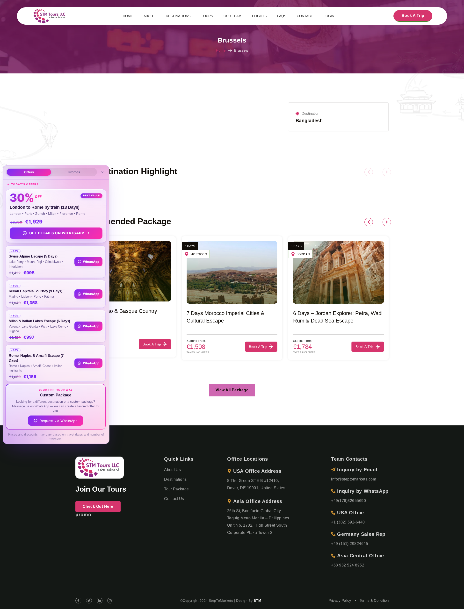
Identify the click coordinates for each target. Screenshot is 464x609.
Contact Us (174, 499)
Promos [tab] (74, 172)
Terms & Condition (374, 600)
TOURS (207, 16)
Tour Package (176, 489)
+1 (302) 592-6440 (348, 522)
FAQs (281, 16)
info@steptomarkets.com (353, 479)
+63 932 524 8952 (347, 565)
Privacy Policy (339, 600)
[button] (368, 172)
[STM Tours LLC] (50, 16)
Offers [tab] (29, 172)
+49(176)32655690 (348, 501)
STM (257, 600)
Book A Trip (413, 16)
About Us (172, 470)
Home (220, 50)
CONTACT (305, 16)
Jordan (303, 254)
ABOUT (149, 16)
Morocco (198, 254)
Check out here (98, 506)
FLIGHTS (259, 16)
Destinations (175, 479)
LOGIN (329, 16)
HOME (128, 16)
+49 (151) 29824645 (349, 544)
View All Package (232, 390)
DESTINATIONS (178, 16)
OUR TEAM (232, 16)
